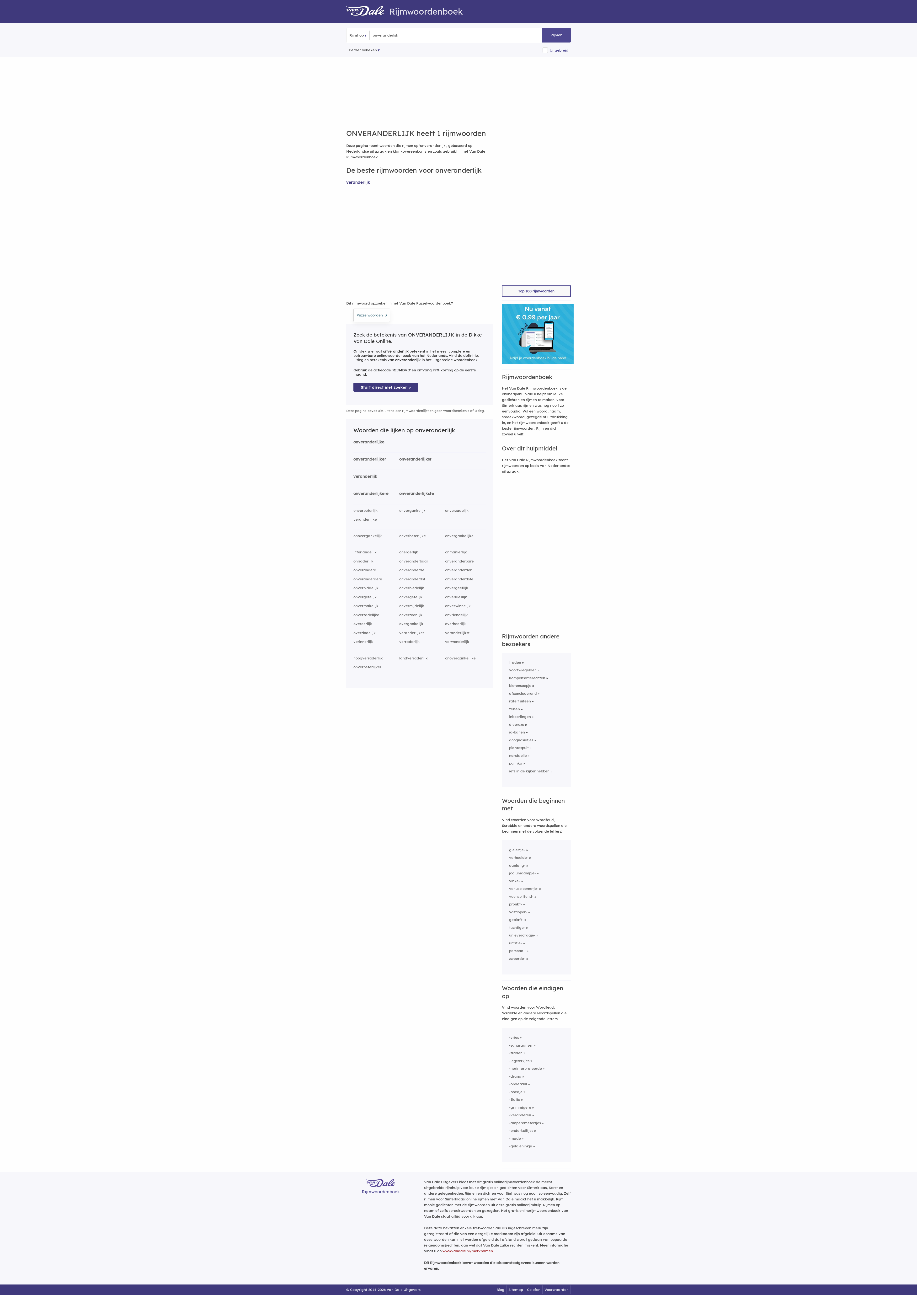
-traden (515, 1053)
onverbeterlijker (367, 667)
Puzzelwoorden (372, 314)
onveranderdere (367, 579)
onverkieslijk (456, 597)
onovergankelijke (460, 658)
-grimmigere (520, 1107)
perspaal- (517, 950)
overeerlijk (362, 623)
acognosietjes (521, 740)
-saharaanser (521, 1045)
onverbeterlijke (412, 536)
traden (515, 662)
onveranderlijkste (416, 493)
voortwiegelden (523, 670)
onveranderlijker (369, 458)
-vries (514, 1037)
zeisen (514, 709)
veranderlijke (365, 519)
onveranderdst (412, 579)
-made (515, 1138)
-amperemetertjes (525, 1123)
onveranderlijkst (415, 458)
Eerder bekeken (363, 50)
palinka (515, 763)
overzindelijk (364, 633)
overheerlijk (455, 623)
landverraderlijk (413, 658)
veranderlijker (411, 633)
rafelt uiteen (520, 701)
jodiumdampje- (522, 873)
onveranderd (364, 570)
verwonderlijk (457, 641)
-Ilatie (514, 1099)
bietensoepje (520, 685)
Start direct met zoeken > (386, 387)
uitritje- (515, 943)
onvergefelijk (365, 597)
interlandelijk (365, 552)
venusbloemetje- (523, 888)
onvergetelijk (410, 597)
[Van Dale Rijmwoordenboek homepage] (367, 11)
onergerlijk (408, 552)
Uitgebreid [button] (559, 50)
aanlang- (517, 865)
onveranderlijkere (371, 493)
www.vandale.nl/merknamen (468, 1251)
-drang (515, 1076)
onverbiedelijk (411, 588)
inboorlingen (520, 716)
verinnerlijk (363, 641)
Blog (500, 1289)
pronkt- (515, 904)
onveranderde (411, 570)
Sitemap (515, 1289)
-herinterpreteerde (525, 1068)
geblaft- (516, 919)
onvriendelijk (456, 615)
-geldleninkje (520, 1146)
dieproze (516, 724)
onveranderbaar (413, 561)
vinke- (514, 881)
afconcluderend (523, 693)
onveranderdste (459, 579)
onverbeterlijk (365, 510)
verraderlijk (409, 641)
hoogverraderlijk (368, 658)
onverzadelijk (457, 510)
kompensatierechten (527, 678)
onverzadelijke (366, 615)
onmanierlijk (456, 552)
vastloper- (518, 912)
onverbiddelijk (366, 588)
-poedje (515, 1092)
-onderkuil (518, 1084)
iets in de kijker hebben (529, 771)
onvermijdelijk (411, 606)
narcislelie (518, 755)
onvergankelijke (459, 536)
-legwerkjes (519, 1061)
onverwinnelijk (458, 606)
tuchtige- (517, 927)
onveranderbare (459, 561)
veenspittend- (521, 896)
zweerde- (517, 958)
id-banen (517, 732)
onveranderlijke (368, 441)
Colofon (533, 1289)
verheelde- (518, 857)
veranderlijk (358, 182)
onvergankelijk (412, 510)
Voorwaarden (556, 1289)
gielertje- (517, 850)
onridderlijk (363, 561)
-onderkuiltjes (521, 1130)
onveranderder (458, 570)
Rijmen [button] (556, 35)
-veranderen (520, 1115)
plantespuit (519, 747)
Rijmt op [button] (356, 35)
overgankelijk (411, 623)
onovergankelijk (367, 536)
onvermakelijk (366, 606)
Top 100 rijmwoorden (536, 291)
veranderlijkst (457, 633)
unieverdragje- (522, 935)
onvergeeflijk (456, 588)
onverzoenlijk (410, 615)
